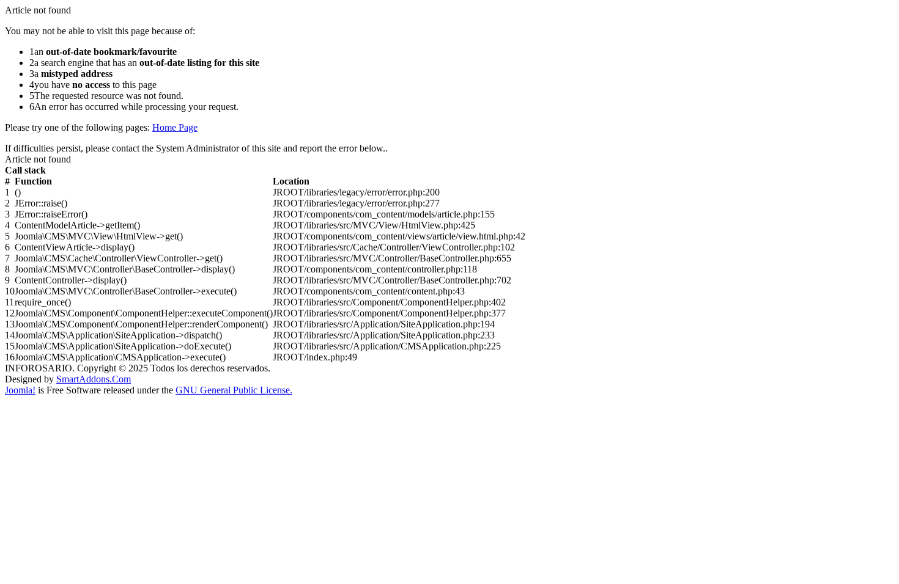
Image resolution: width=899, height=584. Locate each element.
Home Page (175, 127)
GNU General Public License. (234, 390)
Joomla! (20, 390)
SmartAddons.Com (93, 379)
